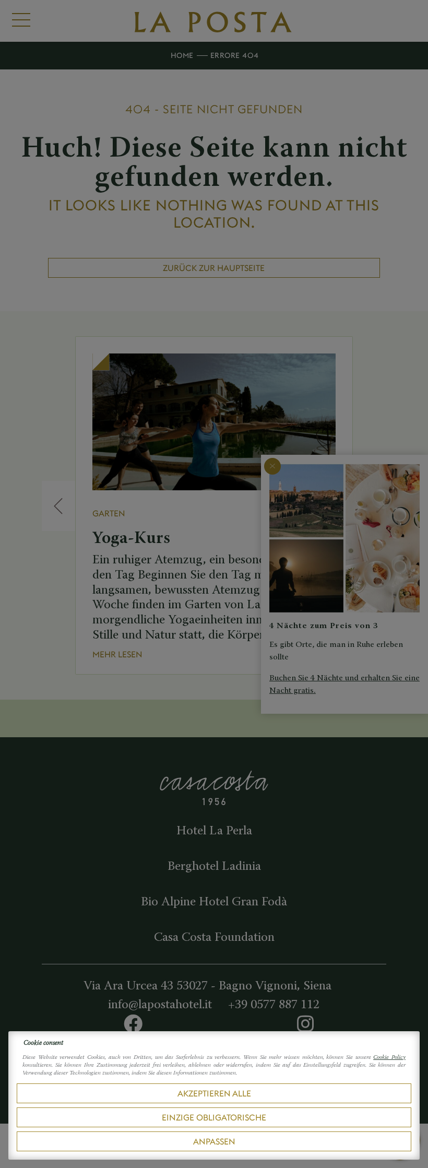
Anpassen (214, 1141)
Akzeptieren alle (214, 1093)
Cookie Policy (389, 1057)
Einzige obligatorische (214, 1117)
